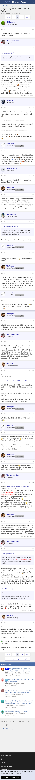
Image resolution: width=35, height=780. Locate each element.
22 (23, 17)
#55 (33, 432)
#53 (33, 370)
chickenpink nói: (7, 53)
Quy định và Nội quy (6, 766)
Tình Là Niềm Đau (8, 13)
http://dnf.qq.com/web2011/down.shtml (14, 381)
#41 (33, 29)
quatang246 (8, 684)
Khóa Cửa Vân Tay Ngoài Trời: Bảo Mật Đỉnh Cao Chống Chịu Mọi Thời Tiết (18, 691)
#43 (33, 108)
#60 (33, 623)
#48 (33, 252)
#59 (33, 548)
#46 (33, 194)
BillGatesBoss (9, 673)
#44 (33, 151)
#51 (33, 321)
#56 (33, 461)
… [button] (20, 17)
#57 (33, 482)
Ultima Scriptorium (20, 705)
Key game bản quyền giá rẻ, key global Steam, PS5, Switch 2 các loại (18, 669)
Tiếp (26, 17)
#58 (33, 521)
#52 (33, 342)
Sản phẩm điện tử (18, 694)
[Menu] (2, 2)
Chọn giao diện (6, 755)
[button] (17, 759)
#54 (33, 414)
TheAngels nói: (7, 553)
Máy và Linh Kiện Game (22, 673)
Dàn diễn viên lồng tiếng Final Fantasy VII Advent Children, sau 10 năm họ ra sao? (19, 702)
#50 (33, 300)
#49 (33, 273)
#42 (33, 48)
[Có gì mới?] (29, 2)
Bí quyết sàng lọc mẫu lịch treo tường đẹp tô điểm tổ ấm (19, 680)
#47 (33, 221)
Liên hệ (3, 762)
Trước (8, 17)
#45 (33, 176)
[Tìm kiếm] (33, 2)
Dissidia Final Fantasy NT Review (16, 711)
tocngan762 (8, 694)
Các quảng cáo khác (19, 684)
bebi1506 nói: (6, 589)
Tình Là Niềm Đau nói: (9, 226)
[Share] (30, 29)
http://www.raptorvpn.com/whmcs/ (19, 486)
